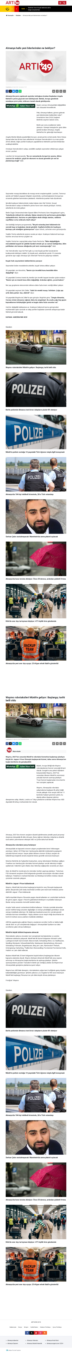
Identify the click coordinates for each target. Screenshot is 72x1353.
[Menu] (60, 3)
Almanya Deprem (12, 1343)
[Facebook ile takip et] (27, 1333)
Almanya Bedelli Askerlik (34, 1343)
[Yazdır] (53, 91)
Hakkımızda (13, 1327)
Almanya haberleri (12, 1340)
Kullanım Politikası (45, 1327)
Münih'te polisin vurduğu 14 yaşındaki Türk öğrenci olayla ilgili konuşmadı (39, 9)
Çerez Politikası (57, 1327)
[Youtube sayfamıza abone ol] (36, 1333)
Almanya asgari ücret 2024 (55, 1343)
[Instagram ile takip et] (40, 1333)
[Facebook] (7, 91)
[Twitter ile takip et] (31, 1333)
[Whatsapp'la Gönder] (20, 91)
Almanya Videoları (32, 1340)
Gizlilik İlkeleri (34, 1327)
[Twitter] (10, 91)
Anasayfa (11, 15)
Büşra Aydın (17, 751)
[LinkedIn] (16, 91)
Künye (20, 1327)
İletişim (26, 1327)
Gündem (18, 15)
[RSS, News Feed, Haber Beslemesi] (45, 1333)
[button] (57, 91)
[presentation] (12, 9)
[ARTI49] (13, 2)
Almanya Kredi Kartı (53, 1340)
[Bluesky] (13, 91)
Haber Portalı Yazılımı (15, 1350)
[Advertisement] (36, 31)
